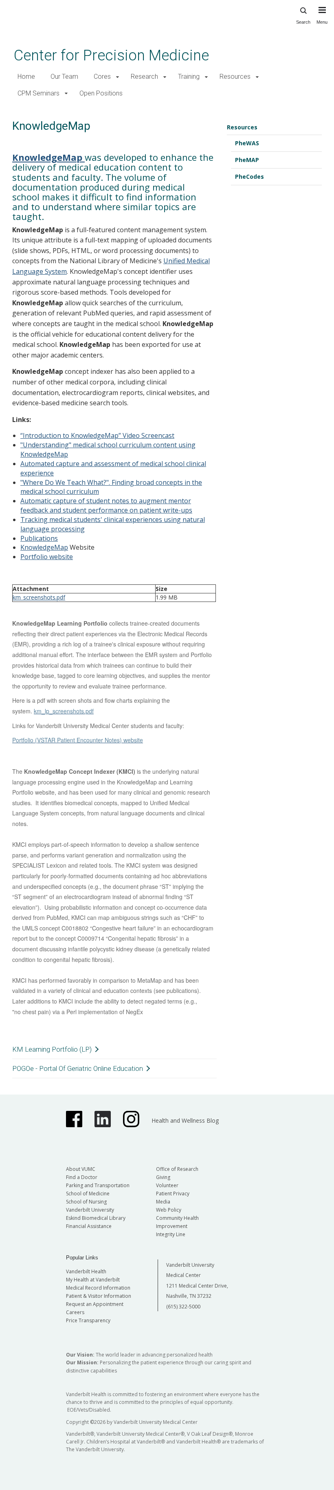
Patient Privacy (172, 1193)
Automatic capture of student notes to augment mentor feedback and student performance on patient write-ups (106, 505)
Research (144, 76)
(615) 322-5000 (183, 1306)
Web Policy (168, 1209)
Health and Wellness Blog (185, 1120)
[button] (117, 77)
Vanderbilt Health (86, 1271)
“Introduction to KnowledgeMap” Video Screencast (97, 435)
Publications (39, 538)
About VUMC (80, 1169)
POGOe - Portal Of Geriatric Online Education (77, 1068)
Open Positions (101, 93)
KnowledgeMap (44, 547)
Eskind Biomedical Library (95, 1218)
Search (303, 22)
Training (189, 76)
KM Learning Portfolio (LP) (52, 1049)
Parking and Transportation (98, 1185)
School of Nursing (86, 1201)
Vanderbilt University (90, 1209)
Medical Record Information (98, 1287)
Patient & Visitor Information (98, 1295)
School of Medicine (88, 1193)
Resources (235, 76)
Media (163, 1201)
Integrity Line (170, 1234)
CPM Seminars (38, 93)
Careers (75, 1312)
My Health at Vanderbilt (93, 1279)
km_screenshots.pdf (39, 597)
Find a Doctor (81, 1177)
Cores (102, 76)
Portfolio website (46, 556)
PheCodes (249, 176)
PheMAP (247, 160)
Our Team (64, 76)
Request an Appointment (94, 1304)
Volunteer (167, 1185)
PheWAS (247, 143)
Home (26, 76)
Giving (163, 1177)
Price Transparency (88, 1320)
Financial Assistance (89, 1226)
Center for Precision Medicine (111, 55)
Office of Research (177, 1169)
